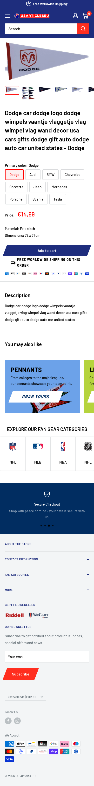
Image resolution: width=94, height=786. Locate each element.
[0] (85, 16)
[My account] (75, 15)
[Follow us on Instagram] (17, 720)
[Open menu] (7, 16)
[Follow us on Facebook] (8, 720)
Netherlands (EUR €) (21, 697)
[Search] (83, 28)
